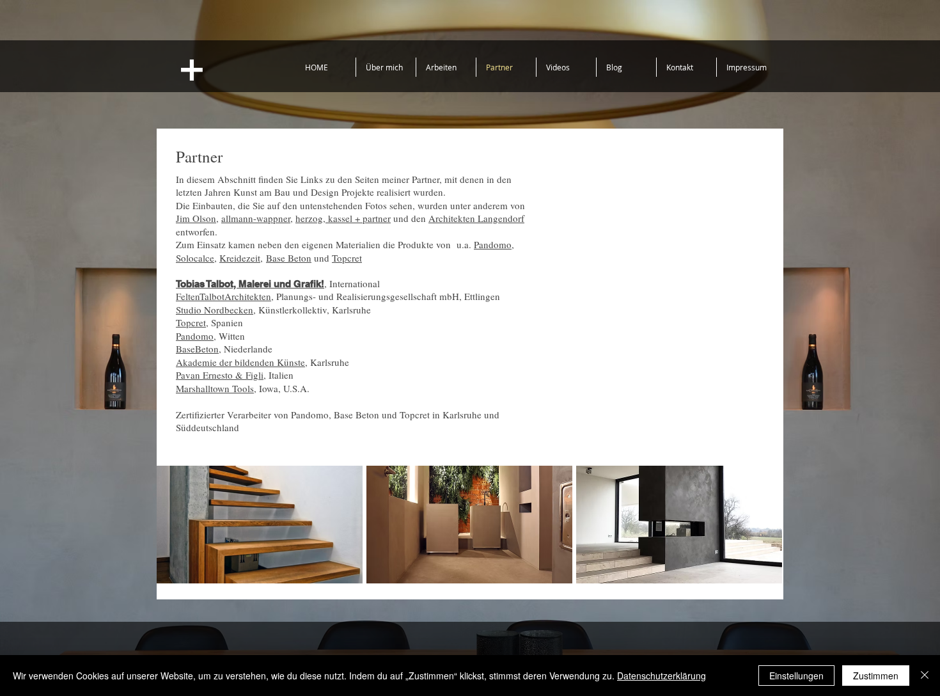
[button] (260, 524)
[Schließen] (924, 675)
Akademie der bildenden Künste (240, 362)
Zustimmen (875, 675)
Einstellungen (796, 675)
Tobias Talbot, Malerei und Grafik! (250, 283)
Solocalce (195, 257)
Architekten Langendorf (476, 218)
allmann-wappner (255, 218)
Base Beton (288, 257)
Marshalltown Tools (215, 388)
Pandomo (493, 244)
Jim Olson (196, 218)
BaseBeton (197, 348)
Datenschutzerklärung (661, 675)
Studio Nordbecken (214, 309)
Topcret (347, 257)
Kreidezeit (239, 257)
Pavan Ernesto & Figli (219, 374)
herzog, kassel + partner (343, 218)
